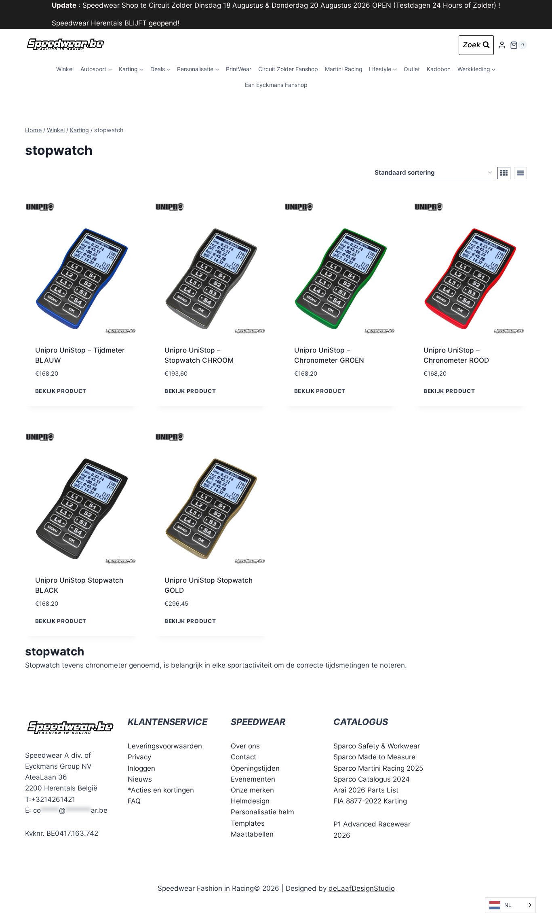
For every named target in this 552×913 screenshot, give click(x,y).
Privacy (139, 757)
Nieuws (140, 779)
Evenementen (253, 779)
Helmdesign (250, 801)
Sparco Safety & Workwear (376, 746)
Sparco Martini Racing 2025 (378, 768)
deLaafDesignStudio (362, 888)
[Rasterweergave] (503, 173)
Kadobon (439, 69)
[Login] (502, 45)
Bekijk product (61, 391)
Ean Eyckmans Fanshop (276, 84)
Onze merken (252, 790)
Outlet (412, 69)
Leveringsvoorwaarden (165, 746)
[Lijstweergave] (520, 173)
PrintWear (238, 69)
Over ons (245, 746)
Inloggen (141, 768)
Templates (248, 823)
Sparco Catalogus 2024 (371, 779)
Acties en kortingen (162, 790)
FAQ (134, 801)
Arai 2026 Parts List (365, 790)
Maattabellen (252, 834)
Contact (243, 757)
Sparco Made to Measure (374, 757)
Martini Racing (343, 69)
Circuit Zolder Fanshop (288, 69)
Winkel (65, 69)
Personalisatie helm (262, 812)
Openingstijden (255, 768)
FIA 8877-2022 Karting (370, 801)
